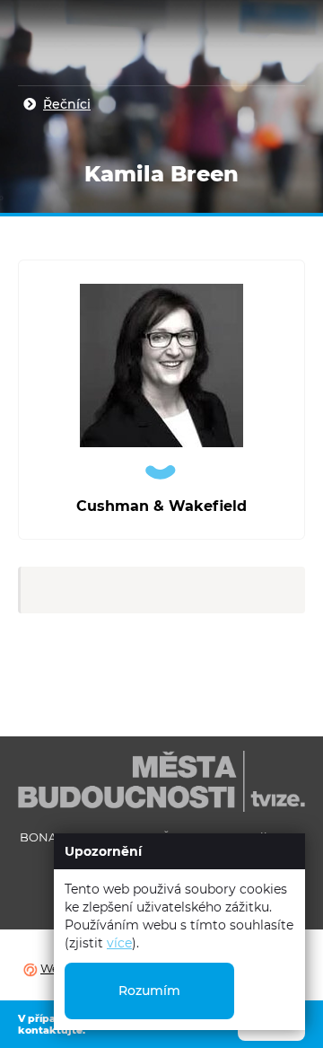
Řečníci (67, 104)
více (119, 943)
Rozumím (149, 990)
